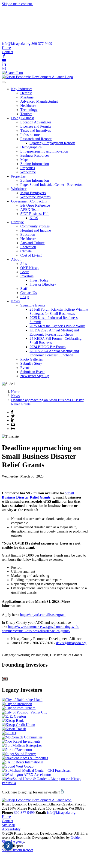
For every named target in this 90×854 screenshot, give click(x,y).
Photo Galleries (31, 359)
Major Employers (33, 193)
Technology (29, 110)
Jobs (23, 264)
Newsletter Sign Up (34, 376)
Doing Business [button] (22, 118)
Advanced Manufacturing (39, 101)
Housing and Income (35, 230)
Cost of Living (31, 255)
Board (24, 272)
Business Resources (34, 155)
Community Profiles (35, 226)
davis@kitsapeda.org (71, 643)
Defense (26, 93)
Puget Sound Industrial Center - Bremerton (51, 185)
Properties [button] (18, 176)
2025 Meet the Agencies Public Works (57, 326)
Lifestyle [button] (17, 222)
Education (27, 234)
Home (6, 48)
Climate (26, 251)
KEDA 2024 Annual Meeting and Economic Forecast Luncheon (54, 353)
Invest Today (39, 280)
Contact (7, 52)
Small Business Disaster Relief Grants (38, 495)
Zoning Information (34, 164)
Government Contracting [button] (29, 201)
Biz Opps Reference (35, 205)
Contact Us (28, 293)
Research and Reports (36, 139)
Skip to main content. (17, 4)
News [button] (15, 301)
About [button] (15, 259)
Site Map (8, 825)
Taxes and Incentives (35, 130)
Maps (24, 160)
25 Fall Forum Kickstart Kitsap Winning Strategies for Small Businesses (59, 311)
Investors (26, 276)
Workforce (28, 172)
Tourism (26, 114)
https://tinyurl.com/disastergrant (43, 615)
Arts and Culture (32, 243)
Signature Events (32, 305)
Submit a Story (31, 363)
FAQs (24, 297)
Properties (27, 168)
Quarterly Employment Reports (52, 143)
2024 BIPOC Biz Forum (48, 347)
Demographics (31, 147)
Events (25, 368)
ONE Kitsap (29, 268)
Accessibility (11, 829)
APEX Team (29, 209)
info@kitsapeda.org (16, 44)
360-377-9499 (41, 44)
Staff (23, 289)
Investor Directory (43, 284)
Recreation (28, 247)
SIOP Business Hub (34, 214)
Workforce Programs (35, 197)
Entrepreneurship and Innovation (44, 151)
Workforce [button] (19, 189)
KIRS (34, 218)
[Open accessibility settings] (8, 845)
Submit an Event (32, 372)
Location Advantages (35, 122)
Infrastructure (30, 135)
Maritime (26, 97)
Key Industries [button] (21, 89)
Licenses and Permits (35, 126)
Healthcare (28, 105)
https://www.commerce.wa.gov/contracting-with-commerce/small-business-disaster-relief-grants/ (40, 629)
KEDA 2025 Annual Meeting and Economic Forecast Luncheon (54, 332)
